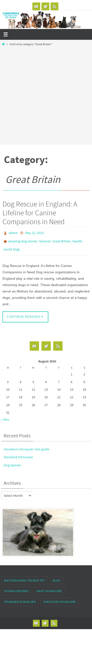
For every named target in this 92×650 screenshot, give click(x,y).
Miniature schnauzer (59, 598)
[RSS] (54, 6)
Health (77, 239)
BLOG (56, 577)
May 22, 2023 (34, 232)
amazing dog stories (22, 239)
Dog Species (12, 461)
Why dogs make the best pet (24, 577)
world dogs (11, 247)
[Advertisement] (46, 94)
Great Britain (61, 239)
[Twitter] (45, 6)
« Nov (5, 416)
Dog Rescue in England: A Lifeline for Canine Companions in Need (39, 212)
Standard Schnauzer (18, 454)
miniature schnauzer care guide (26, 445)
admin (13, 232)
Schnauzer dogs (16, 588)
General (45, 239)
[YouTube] (36, 6)
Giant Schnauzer (49, 588)
